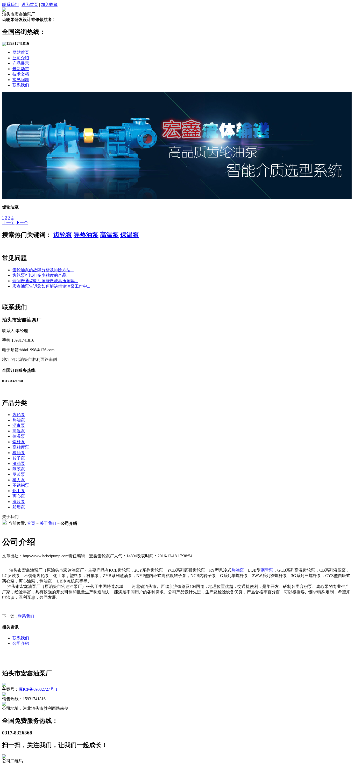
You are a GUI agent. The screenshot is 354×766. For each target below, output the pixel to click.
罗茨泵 (18, 474)
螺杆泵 (18, 442)
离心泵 (18, 496)
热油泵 (18, 420)
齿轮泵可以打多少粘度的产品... (40, 275)
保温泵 (129, 234)
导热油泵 (86, 234)
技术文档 (20, 74)
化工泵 (18, 490)
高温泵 (109, 234)
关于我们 (48, 523)
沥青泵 (18, 425)
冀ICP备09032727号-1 (38, 689)
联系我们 (10, 4)
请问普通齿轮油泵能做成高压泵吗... (45, 281)
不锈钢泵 (20, 485)
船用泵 (18, 507)
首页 (31, 523)
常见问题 (20, 79)
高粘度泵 (20, 447)
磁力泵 (18, 480)
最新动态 (20, 69)
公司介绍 (20, 58)
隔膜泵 (18, 469)
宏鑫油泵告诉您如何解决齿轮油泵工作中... (51, 286)
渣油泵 (18, 463)
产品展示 (20, 63)
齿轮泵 (62, 234)
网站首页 (20, 52)
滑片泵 (18, 501)
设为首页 (30, 4)
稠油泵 (18, 452)
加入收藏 (49, 4)
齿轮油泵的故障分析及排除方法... (43, 270)
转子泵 (18, 458)
